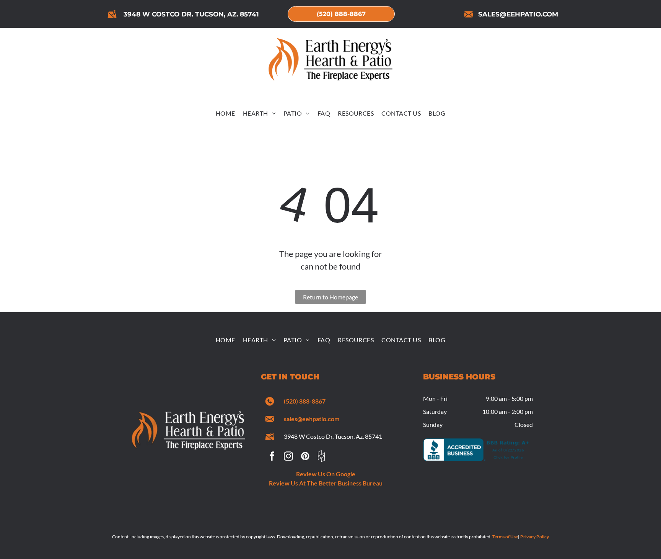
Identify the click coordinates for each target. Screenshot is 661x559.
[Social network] (321, 457)
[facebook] (272, 457)
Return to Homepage (330, 297)
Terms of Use (505, 536)
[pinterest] (305, 457)
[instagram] (288, 457)
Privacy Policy (534, 536)
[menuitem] (225, 114)
